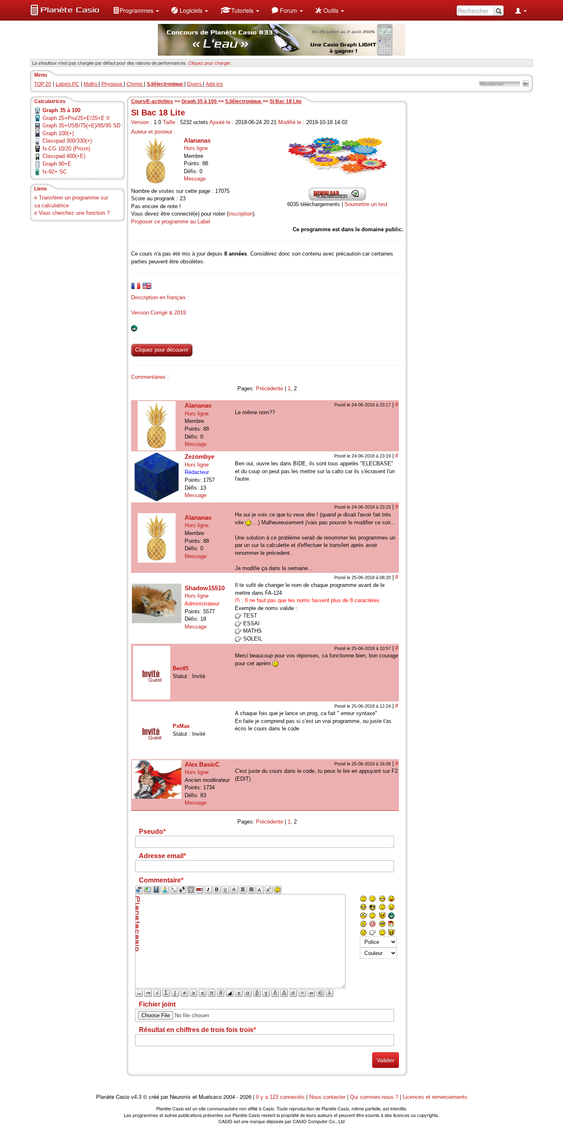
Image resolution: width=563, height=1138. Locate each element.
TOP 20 (42, 84)
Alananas (197, 140)
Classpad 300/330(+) (67, 141)
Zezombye (199, 456)
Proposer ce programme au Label (170, 221)
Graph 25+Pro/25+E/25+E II (76, 118)
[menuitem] (136, 10)
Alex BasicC (202, 764)
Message (195, 179)
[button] (136, 10)
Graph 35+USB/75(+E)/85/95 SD (81, 125)
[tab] (136, 285)
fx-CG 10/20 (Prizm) (66, 148)
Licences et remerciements (435, 1097)
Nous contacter (327, 1097)
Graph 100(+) (58, 133)
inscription (240, 214)
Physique (112, 84)
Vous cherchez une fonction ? (74, 213)
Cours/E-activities (152, 101)
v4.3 (136, 1097)
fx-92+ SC (54, 172)
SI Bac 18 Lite (286, 101)
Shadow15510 (205, 587)
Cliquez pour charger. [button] (209, 62)
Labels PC (67, 84)
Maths (91, 84)
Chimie (135, 84)
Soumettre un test (366, 204)
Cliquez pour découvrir (161, 350)
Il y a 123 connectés (281, 1097)
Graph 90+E (56, 164)
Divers (195, 84)
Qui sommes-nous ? (374, 1097)
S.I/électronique (244, 101)
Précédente (269, 388)
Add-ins (214, 84)
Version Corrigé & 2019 (158, 313)
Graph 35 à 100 (199, 101)
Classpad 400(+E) (63, 156)
